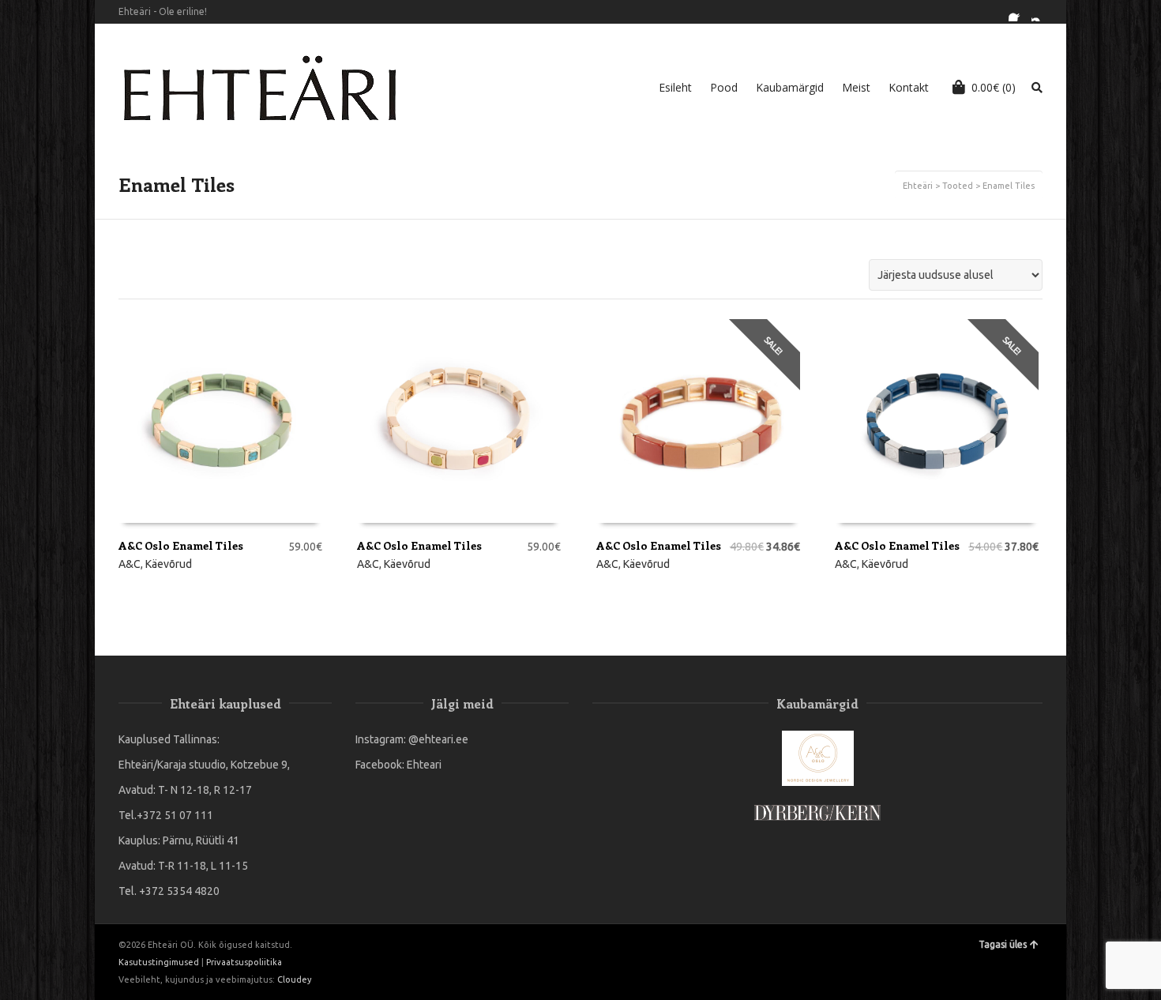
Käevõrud (168, 564)
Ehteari (424, 764)
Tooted (957, 185)
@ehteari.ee (438, 739)
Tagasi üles (1003, 944)
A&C (129, 564)
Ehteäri (918, 185)
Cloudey (294, 979)
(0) (993, 87)
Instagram (1040, 11)
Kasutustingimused (158, 962)
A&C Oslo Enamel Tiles (180, 545)
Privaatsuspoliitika (244, 962)
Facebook (1018, 11)
